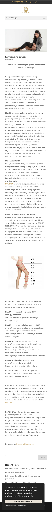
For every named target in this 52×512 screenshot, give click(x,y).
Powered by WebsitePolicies (15, 506)
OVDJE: (8, 403)
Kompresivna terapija (15, 57)
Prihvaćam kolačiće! (23, 501)
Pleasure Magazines (24, 444)
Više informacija (25, 496)
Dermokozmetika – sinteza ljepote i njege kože (25, 468)
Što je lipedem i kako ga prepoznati (20, 482)
